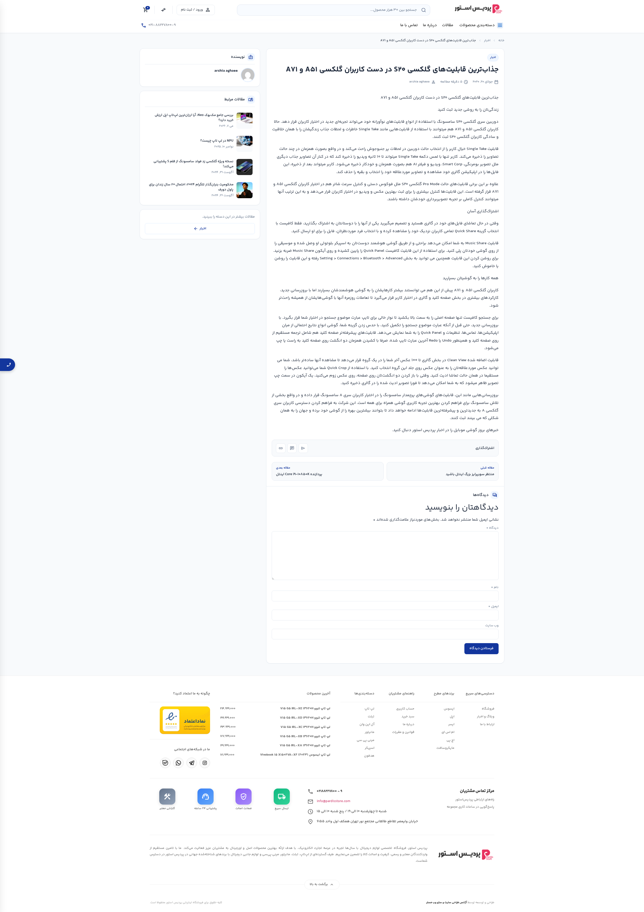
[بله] (165, 763)
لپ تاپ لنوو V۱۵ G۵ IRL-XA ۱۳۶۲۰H (305, 745)
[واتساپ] (178, 763)
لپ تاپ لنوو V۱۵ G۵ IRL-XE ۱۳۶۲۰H (305, 708)
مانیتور (369, 732)
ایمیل (493, 606)
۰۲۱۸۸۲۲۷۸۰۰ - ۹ (329, 791)
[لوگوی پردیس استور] (464, 854)
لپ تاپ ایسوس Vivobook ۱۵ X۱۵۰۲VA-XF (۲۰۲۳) (295, 755)
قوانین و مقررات (403, 732)
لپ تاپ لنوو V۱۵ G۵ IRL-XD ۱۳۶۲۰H (305, 718)
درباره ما (408, 724)
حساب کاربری (405, 708)
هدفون (369, 755)
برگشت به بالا (322, 885)
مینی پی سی (365, 740)
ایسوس (449, 708)
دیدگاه (492, 528)
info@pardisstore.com (333, 801)
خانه (501, 40)
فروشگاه (488, 708)
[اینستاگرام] (204, 763)
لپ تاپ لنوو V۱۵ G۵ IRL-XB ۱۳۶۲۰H (305, 736)
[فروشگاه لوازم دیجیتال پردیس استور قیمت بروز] (477, 9)
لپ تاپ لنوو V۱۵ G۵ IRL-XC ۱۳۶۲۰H (305, 727)
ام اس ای (447, 732)
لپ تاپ (369, 708)
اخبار (487, 40)
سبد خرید (407, 716)
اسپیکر (369, 748)
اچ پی (450, 740)
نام (495, 587)
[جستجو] (424, 10)
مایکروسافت (445, 748)
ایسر (451, 724)
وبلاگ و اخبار (485, 716)
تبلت (371, 716)
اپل (452, 716)
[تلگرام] (191, 763)
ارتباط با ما (487, 724)
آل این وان (366, 724)
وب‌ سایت (492, 625)
